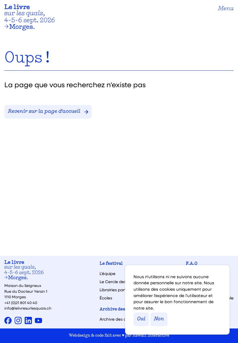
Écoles (106, 298)
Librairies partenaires (120, 290)
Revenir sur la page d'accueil (44, 111)
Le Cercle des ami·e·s (120, 282)
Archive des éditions (122, 309)
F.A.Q (191, 264)
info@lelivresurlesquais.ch (27, 308)
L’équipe (108, 273)
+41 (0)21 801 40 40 (20, 302)
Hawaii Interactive (150, 335)
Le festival (111, 264)
